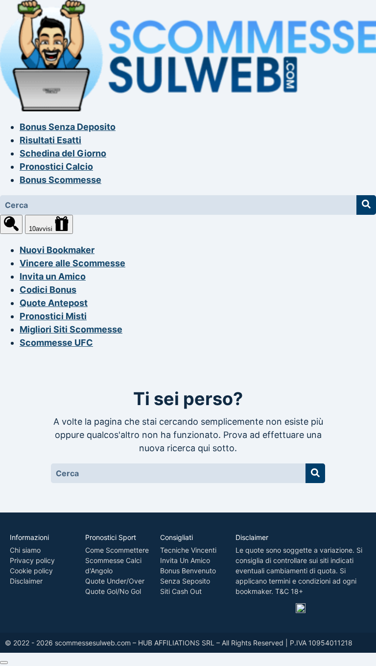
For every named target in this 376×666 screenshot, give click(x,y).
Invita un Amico (53, 276)
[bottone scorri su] (4, 662)
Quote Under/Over (114, 581)
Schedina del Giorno (63, 153)
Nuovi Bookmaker (57, 250)
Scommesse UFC (56, 342)
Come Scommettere (117, 550)
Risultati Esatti (50, 140)
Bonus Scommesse (60, 180)
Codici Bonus (48, 289)
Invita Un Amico (185, 560)
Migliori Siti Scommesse (71, 329)
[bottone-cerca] (366, 205)
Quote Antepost (54, 303)
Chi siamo (25, 550)
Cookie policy (31, 570)
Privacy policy (32, 560)
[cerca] (11, 224)
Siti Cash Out (181, 591)
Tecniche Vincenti (188, 550)
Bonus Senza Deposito (68, 127)
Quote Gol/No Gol (113, 591)
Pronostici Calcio (56, 166)
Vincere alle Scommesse (72, 263)
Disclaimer (26, 581)
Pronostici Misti (53, 316)
